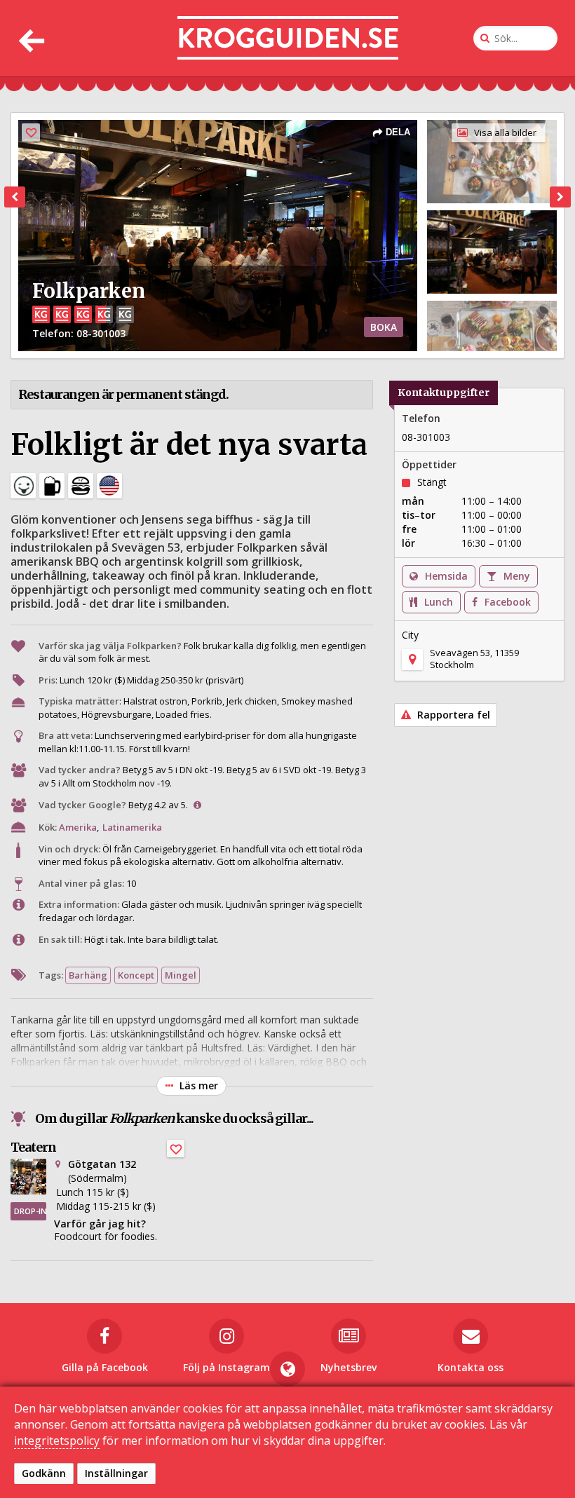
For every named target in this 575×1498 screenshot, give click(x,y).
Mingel (180, 975)
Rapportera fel (452, 714)
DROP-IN (30, 1211)
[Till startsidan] (287, 38)
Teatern (33, 1147)
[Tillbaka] (30, 38)
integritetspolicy (57, 1440)
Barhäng (88, 975)
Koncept (136, 975)
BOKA (383, 327)
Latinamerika (132, 827)
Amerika (78, 827)
